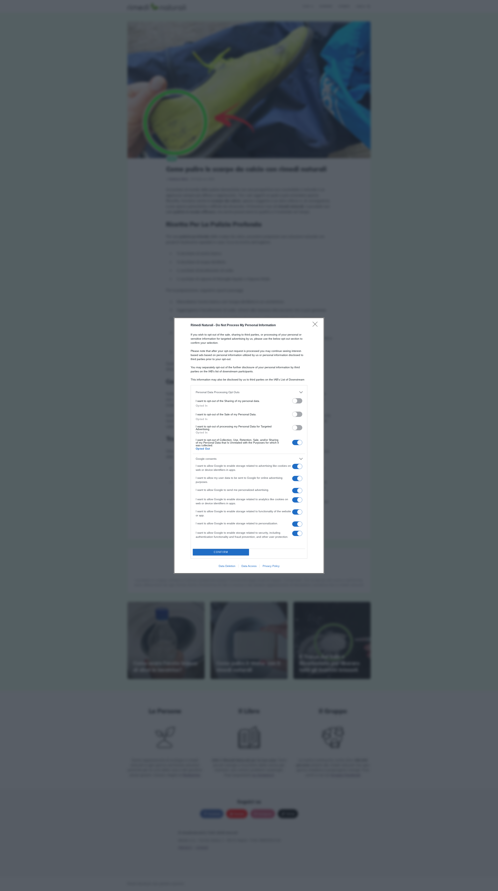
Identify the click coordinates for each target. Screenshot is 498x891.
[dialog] (249, 445)
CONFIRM (221, 552)
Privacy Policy (271, 566)
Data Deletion (227, 566)
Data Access (249, 566)
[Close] (316, 325)
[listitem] (249, 392)
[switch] (297, 400)
